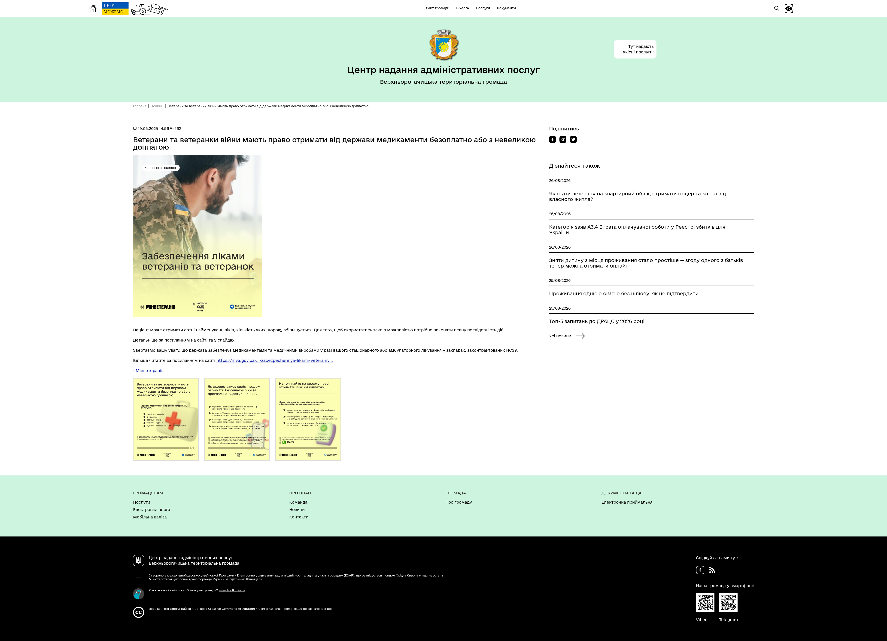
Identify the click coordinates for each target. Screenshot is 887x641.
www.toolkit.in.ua (232, 590)
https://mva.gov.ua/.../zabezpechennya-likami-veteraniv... (274, 360)
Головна (139, 106)
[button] (789, 8)
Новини (157, 106)
